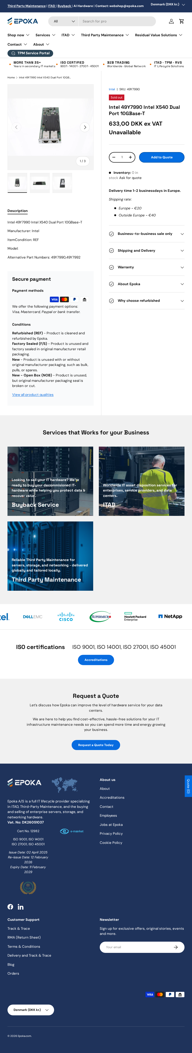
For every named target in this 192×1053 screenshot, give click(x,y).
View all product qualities (33, 394)
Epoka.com (24, 1036)
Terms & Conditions (23, 946)
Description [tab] (17, 210)
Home (11, 77)
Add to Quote (162, 157)
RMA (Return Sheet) (24, 937)
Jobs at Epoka (111, 824)
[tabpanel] (50, 240)
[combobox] (102, 21)
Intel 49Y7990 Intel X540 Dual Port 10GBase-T (45, 77)
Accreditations (96, 660)
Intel (112, 89)
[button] (182, 21)
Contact (106, 806)
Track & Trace (18, 928)
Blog (10, 964)
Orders (13, 973)
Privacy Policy (111, 833)
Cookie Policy (111, 842)
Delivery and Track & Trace (29, 955)
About (105, 788)
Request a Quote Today (96, 745)
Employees (108, 815)
